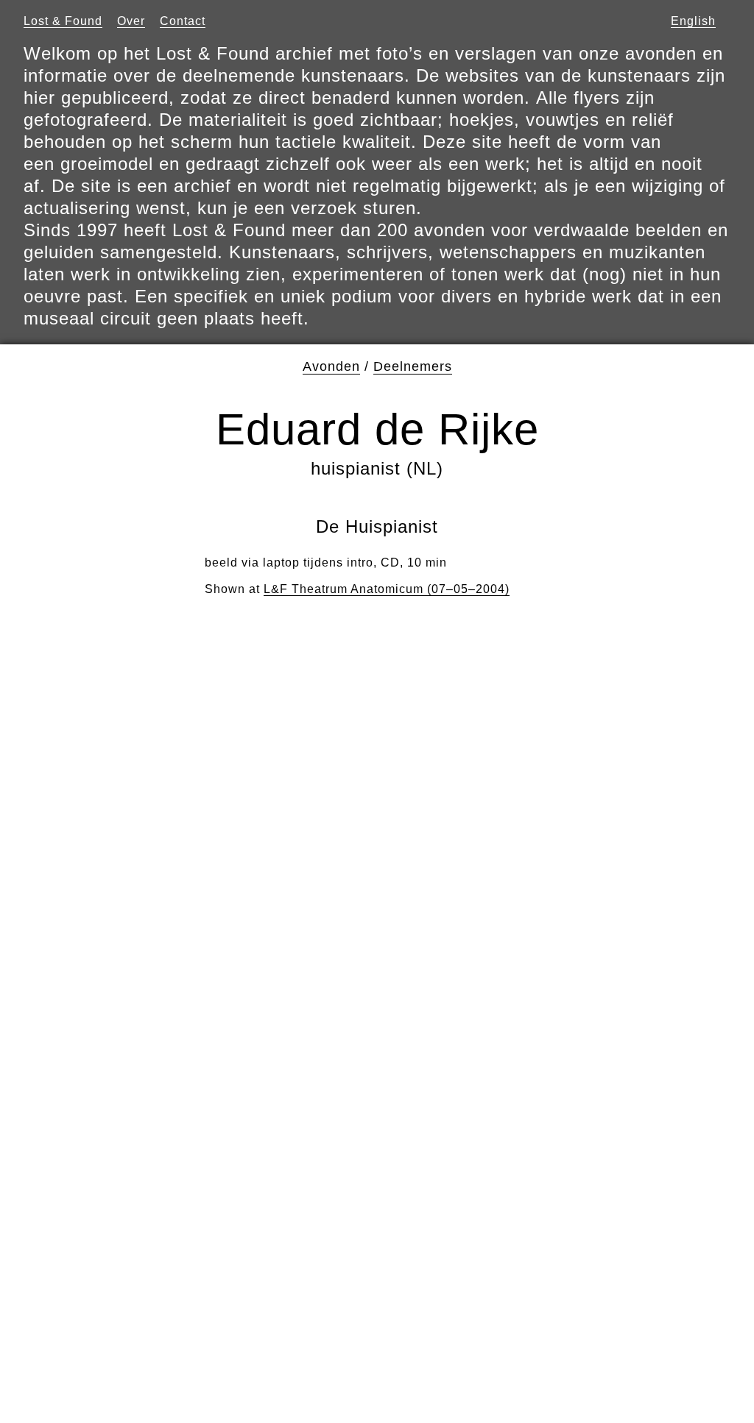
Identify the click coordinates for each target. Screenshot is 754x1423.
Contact (182, 21)
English (693, 21)
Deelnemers (412, 366)
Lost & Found (63, 21)
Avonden (331, 366)
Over (131, 21)
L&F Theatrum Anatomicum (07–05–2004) (387, 589)
